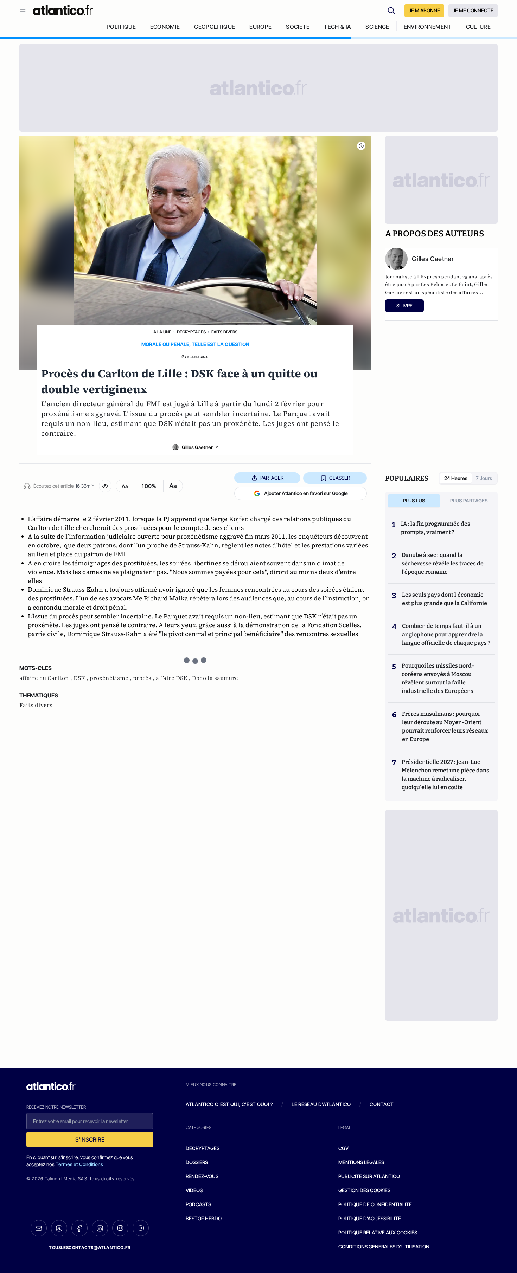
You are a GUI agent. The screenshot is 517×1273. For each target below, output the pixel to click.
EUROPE (260, 26)
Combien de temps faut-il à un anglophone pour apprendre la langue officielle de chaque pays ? (446, 634)
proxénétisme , (111, 678)
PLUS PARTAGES (469, 501)
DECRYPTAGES (202, 1148)
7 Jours (484, 478)
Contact (382, 1104)
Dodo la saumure (215, 678)
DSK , (82, 678)
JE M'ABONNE (424, 10)
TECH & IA (337, 26)
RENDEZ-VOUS (202, 1176)
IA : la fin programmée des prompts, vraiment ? (435, 527)
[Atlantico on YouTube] (141, 1228)
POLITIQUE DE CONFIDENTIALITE (375, 1204)
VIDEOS (194, 1190)
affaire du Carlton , (46, 678)
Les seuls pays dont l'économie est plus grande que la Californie (444, 598)
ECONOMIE (165, 26)
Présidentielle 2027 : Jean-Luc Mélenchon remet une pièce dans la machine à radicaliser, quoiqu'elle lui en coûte (445, 775)
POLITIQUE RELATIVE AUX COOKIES (377, 1232)
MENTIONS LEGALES (361, 1162)
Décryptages (191, 332)
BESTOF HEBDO (204, 1218)
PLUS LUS (414, 501)
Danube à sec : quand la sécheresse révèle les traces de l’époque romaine (443, 563)
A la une (162, 332)
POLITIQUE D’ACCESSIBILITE (369, 1218)
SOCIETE (297, 26)
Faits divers (224, 332)
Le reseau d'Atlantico (321, 1104)
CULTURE (478, 26)
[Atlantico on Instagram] (120, 1228)
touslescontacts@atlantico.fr (89, 1247)
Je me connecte (473, 10)
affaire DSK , (174, 678)
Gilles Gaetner (197, 447)
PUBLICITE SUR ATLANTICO (369, 1176)
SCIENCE (377, 26)
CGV (343, 1148)
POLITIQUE (121, 26)
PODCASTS (198, 1204)
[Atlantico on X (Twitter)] (59, 1228)
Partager (271, 478)
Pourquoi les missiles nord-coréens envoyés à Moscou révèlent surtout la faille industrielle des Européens (438, 678)
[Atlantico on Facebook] (79, 1228)
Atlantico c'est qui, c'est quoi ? (229, 1104)
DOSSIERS (197, 1162)
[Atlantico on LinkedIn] (100, 1228)
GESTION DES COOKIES (364, 1190)
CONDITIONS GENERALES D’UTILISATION (383, 1246)
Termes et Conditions (79, 1164)
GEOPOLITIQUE (214, 26)
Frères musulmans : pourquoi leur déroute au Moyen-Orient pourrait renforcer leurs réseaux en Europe (445, 726)
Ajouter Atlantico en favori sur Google (306, 493)
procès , (144, 678)
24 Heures (455, 478)
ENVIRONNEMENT (428, 26)
